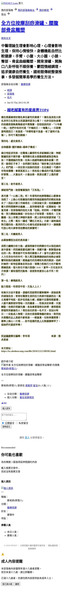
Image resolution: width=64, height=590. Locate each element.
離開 (17, 584)
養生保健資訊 (27, 397)
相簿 (9, 90)
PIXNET (14, 545)
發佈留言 (6, 427)
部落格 (10, 94)
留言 (35, 385)
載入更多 (6, 408)
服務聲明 (32, 549)
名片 (9, 97)
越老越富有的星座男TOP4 (28, 110)
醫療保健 (25, 84)
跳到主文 (6, 38)
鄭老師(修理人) (9, 368)
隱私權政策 (53, 545)
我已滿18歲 (7, 584)
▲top (4, 402)
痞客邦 (28, 385)
